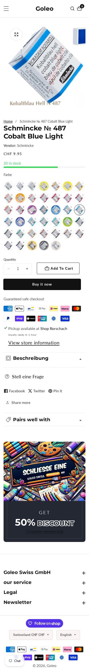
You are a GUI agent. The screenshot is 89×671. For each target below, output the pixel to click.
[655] (32, 233)
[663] (56, 233)
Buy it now (42, 284)
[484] (67, 210)
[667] (67, 233)
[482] (20, 222)
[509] (32, 222)
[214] (20, 198)
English (66, 635)
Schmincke (25, 145)
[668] (79, 233)
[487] (79, 210)
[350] (44, 198)
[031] (8, 186)
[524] (67, 222)
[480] (56, 210)
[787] (8, 245)
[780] (20, 245)
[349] (32, 198)
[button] (44, 419)
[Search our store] (73, 8)
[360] (8, 210)
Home (8, 121)
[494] (8, 222)
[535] (20, 233)
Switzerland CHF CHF (29, 635)
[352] (56, 198)
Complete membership (44, 531)
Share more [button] (20, 402)
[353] (67, 198)
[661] (44, 233)
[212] (44, 186)
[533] (79, 222)
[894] (56, 245)
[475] (44, 210)
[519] (56, 222)
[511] (44, 222)
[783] (44, 245)
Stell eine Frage (28, 376)
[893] (32, 245)
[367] (20, 210)
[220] (56, 186)
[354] (79, 198)
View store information (33, 342)
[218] (8, 198)
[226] (79, 186)
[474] (32, 210)
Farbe (8, 174)
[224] (67, 186)
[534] (8, 233)
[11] (20, 186)
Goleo (51, 665)
